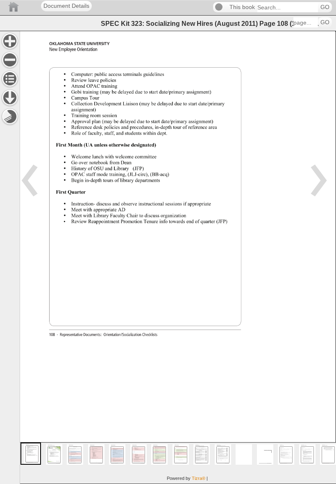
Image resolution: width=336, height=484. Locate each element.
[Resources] (10, 97)
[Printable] (10, 116)
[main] (178, 257)
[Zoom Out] (10, 60)
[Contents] (10, 79)
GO (325, 7)
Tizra (198, 478)
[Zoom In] (10, 41)
